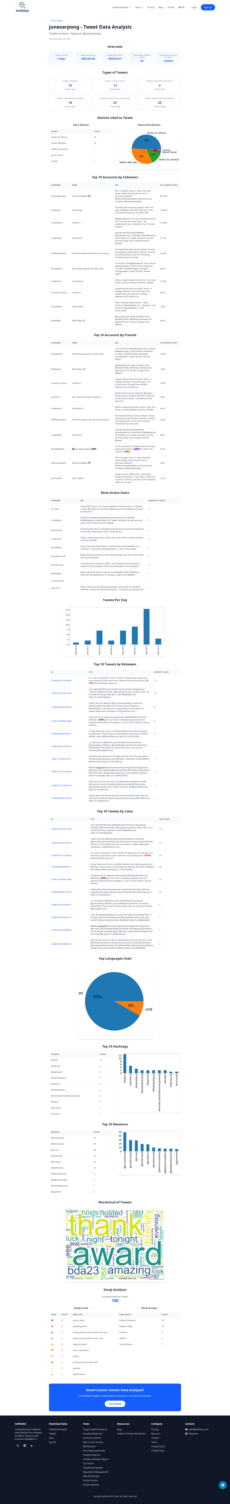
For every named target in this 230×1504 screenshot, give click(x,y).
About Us (156, 1433)
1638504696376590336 (61, 707)
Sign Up (208, 7)
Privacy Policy (158, 1446)
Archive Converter (92, 1437)
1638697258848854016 (61, 944)
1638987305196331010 (61, 917)
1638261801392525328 (61, 693)
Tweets (52, 1433)
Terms (154, 1442)
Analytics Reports (91, 1454)
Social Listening (91, 1484)
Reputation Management (95, 1471)
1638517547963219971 (61, 759)
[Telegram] (223, 1485)
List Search (88, 1463)
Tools (137, 7)
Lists (51, 1437)
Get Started (115, 1403)
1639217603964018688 (61, 721)
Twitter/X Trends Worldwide (131, 1433)
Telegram (193, 1433)
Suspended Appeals (93, 1467)
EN (182, 7)
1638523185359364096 (61, 771)
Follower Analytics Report (96, 1459)
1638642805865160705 (61, 798)
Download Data (120, 7)
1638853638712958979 (61, 746)
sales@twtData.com (198, 1429)
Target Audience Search (95, 1429)
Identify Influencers (93, 1433)
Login (194, 7)
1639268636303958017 (61, 733)
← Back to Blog (55, 20)
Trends (170, 7)
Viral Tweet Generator (94, 1450)
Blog (161, 7)
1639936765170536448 (61, 680)
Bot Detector (89, 1446)
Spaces (52, 1442)
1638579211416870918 (61, 785)
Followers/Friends (58, 1429)
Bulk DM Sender (91, 1476)
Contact (155, 1437)
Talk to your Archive (93, 1442)
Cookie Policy (158, 1450)
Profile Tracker (90, 1480)
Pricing (150, 7)
